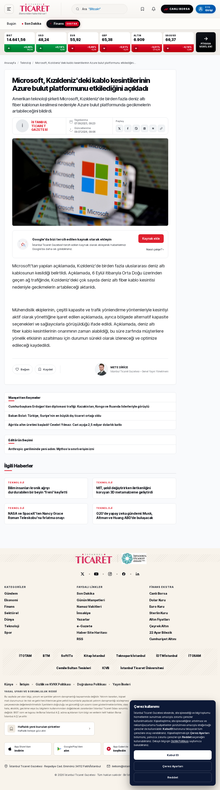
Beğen (25, 369)
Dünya (9, 619)
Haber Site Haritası (92, 632)
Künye (8, 684)
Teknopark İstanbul (130, 656)
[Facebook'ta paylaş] (127, 128)
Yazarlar (83, 619)
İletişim (24, 684)
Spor (8, 632)
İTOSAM (194, 656)
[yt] (96, 574)
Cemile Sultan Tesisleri (73, 668)
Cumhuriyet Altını (162, 639)
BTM (46, 656)
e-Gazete (84, 626)
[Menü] (9, 9)
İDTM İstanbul (166, 656)
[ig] (110, 574)
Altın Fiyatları (159, 619)
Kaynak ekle (151, 238)
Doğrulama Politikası (91, 684)
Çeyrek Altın (159, 626)
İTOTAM (25, 656)
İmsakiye (84, 613)
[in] (137, 574)
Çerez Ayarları (172, 766)
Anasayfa (10, 62)
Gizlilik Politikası (180, 741)
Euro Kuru (156, 606)
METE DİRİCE (119, 367)
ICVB (105, 668)
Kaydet (48, 369)
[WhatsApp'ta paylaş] (136, 128)
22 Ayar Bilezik (160, 632)
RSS (80, 639)
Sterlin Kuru (158, 613)
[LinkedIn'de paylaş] (144, 128)
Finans (9, 606)
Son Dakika (85, 593)
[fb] (123, 574)
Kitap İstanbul (94, 656)
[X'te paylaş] (119, 128)
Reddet (172, 777)
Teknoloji (25, 62)
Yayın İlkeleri (121, 684)
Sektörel (11, 613)
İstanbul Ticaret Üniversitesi (142, 668)
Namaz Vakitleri (89, 606)
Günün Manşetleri (91, 600)
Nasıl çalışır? (155, 249)
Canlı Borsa (158, 593)
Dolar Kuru (157, 600)
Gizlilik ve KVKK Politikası (53, 684)
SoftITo (67, 656)
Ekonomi (11, 600)
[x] (82, 574)
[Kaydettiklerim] (142, 9)
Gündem (11, 593)
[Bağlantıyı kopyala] (161, 128)
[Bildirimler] (153, 9)
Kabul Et (173, 755)
